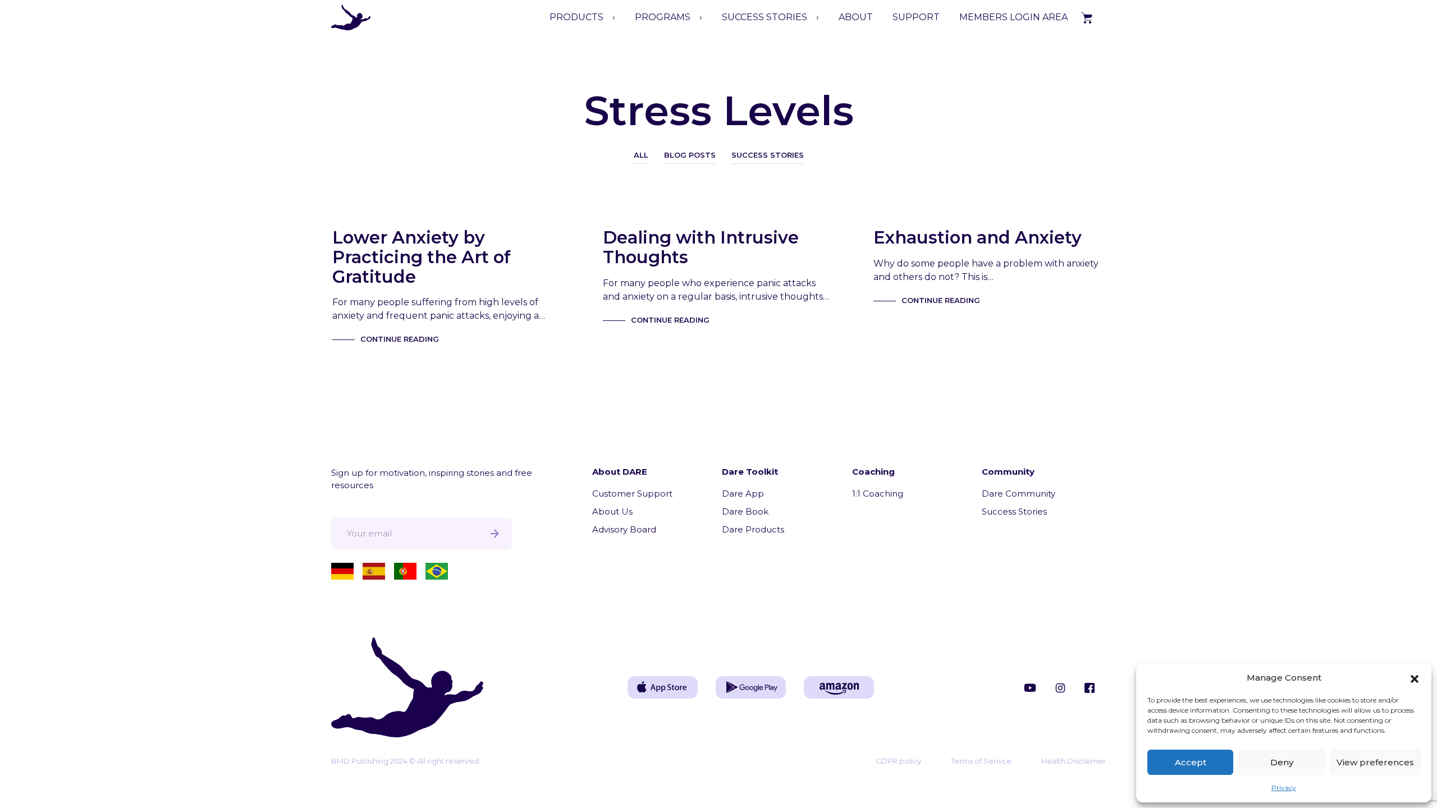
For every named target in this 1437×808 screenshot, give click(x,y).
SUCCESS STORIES (764, 17)
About (856, 17)
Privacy (1283, 787)
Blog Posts (690, 154)
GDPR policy (898, 760)
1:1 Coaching (877, 493)
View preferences (1375, 762)
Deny (1281, 762)
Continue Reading (399, 338)
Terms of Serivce (981, 760)
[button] (1414, 677)
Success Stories (767, 154)
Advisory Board (624, 529)
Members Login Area (1013, 17)
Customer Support (632, 493)
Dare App (743, 493)
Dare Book (745, 511)
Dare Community (1018, 493)
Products (576, 17)
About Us (612, 511)
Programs (662, 17)
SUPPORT (916, 17)
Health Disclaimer (1073, 760)
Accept (1190, 762)
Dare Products (753, 529)
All (641, 154)
